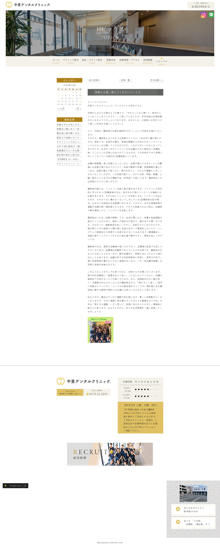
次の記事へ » (156, 80)
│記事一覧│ (125, 80)
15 (73, 98)
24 (80, 101)
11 (58, 98)
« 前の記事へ (94, 80)
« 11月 (61, 108)
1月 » (78, 108)
